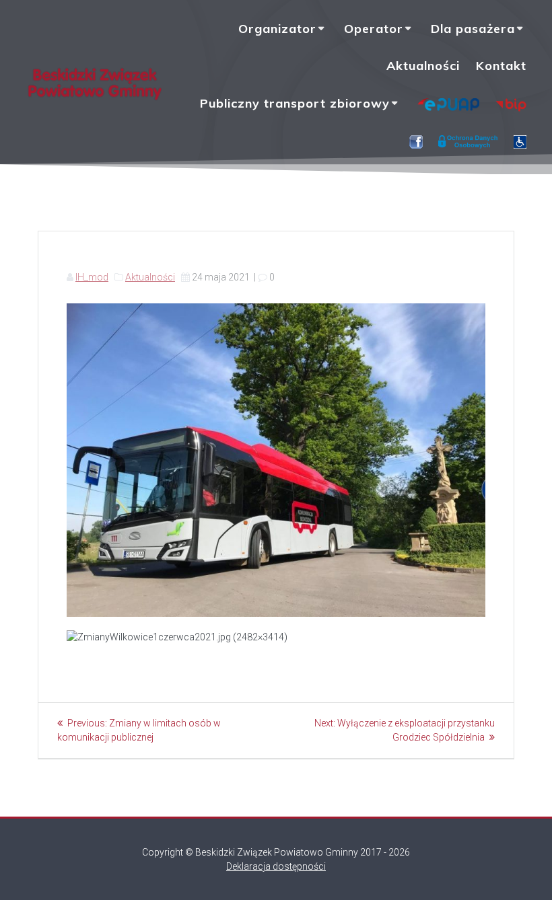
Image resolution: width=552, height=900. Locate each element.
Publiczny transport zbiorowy (295, 103)
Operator (373, 28)
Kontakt (501, 65)
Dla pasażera (473, 28)
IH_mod (91, 277)
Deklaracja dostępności (276, 866)
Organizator (277, 28)
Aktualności (423, 65)
